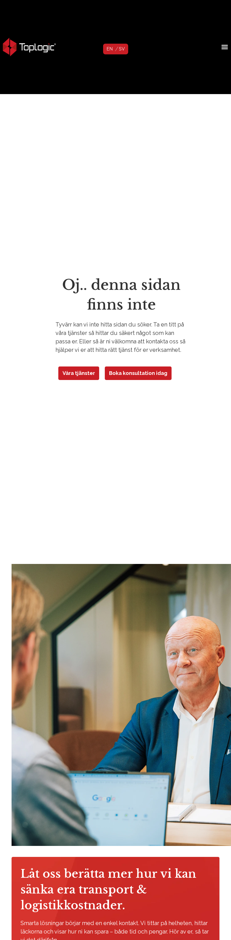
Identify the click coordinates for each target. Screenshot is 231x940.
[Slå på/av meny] (224, 46)
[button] (109, 49)
